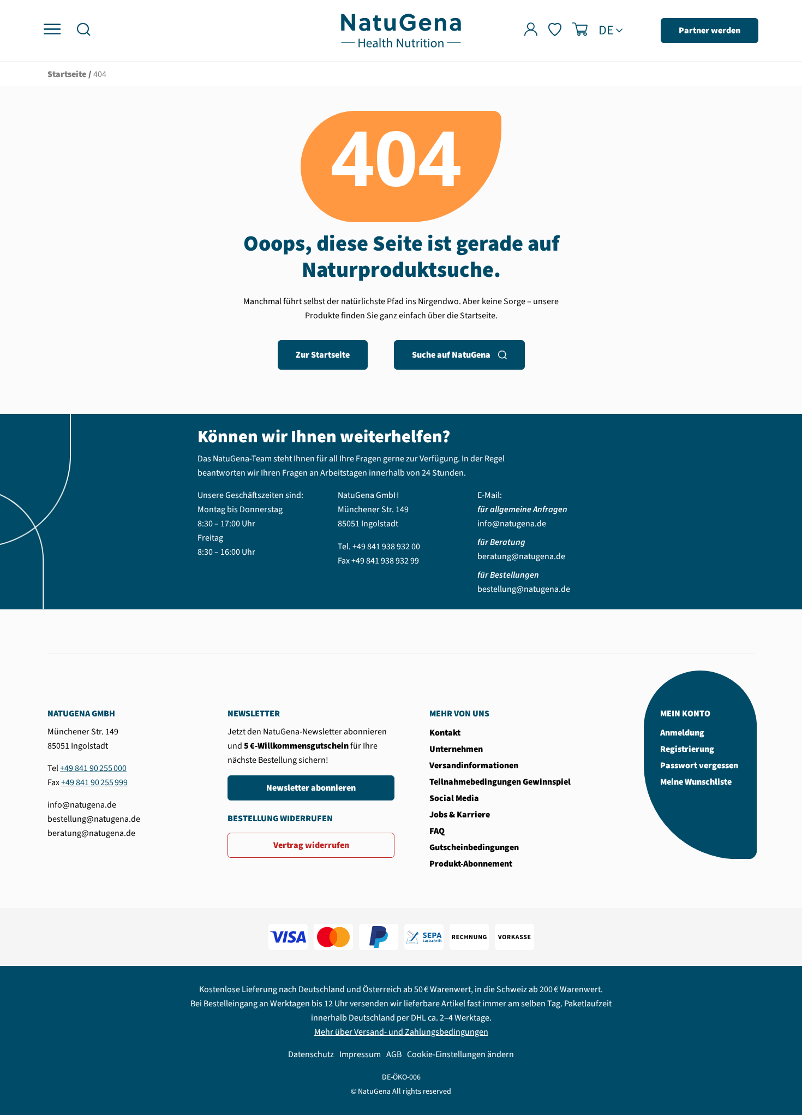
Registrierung (687, 749)
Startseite (66, 74)
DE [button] (606, 30)
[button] (83, 30)
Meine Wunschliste (696, 782)
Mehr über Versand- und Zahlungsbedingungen (401, 1032)
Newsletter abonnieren (311, 788)
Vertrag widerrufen (311, 845)
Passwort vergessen (699, 766)
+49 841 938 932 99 (385, 561)
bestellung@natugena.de (523, 589)
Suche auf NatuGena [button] (451, 355)
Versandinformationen (473, 766)
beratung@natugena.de (521, 556)
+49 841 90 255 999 (94, 782)
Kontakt (444, 733)
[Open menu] (52, 29)
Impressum (360, 1054)
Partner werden (709, 31)
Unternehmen (456, 749)
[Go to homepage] (401, 30)
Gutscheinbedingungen (474, 847)
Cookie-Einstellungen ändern (460, 1054)
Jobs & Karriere (459, 815)
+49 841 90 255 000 (93, 768)
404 (99, 74)
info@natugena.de (511, 524)
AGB (394, 1054)
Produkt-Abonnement (470, 864)
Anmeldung (682, 733)
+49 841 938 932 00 (386, 547)
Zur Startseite (323, 355)
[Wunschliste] (554, 30)
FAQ (437, 831)
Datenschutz (311, 1054)
